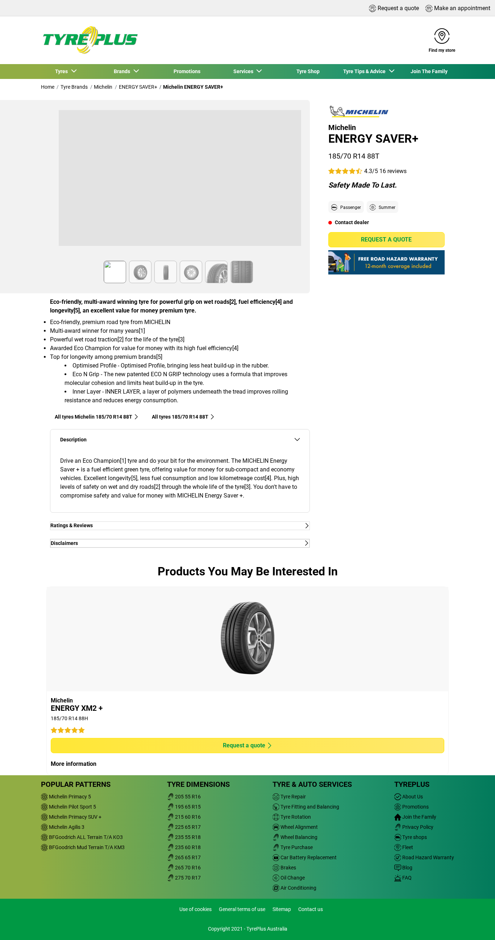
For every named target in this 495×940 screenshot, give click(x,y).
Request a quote (386, 239)
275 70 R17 (187, 878)
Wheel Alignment (298, 827)
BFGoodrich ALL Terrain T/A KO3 (85, 837)
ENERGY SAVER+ (138, 87)
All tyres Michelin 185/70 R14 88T (93, 417)
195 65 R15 (187, 807)
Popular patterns (76, 784)
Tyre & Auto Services (312, 784)
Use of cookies (195, 909)
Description (73, 440)
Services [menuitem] (244, 71)
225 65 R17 (187, 827)
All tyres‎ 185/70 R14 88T (180, 417)
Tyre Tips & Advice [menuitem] (365, 71)
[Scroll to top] (476, 924)
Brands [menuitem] (123, 71)
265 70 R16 (187, 867)
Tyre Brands (74, 87)
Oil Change (292, 878)
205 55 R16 (187, 797)
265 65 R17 (187, 857)
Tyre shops (414, 837)
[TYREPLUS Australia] (90, 40)
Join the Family (418, 817)
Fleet (407, 847)
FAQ (406, 878)
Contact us (310, 909)
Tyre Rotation (295, 817)
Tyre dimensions (198, 784)
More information (73, 763)
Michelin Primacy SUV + (74, 817)
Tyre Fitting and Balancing (309, 807)
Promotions (415, 807)
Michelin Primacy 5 (69, 797)
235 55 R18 (187, 837)
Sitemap (282, 909)
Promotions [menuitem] (187, 71)
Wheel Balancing (298, 837)
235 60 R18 (187, 847)
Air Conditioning (297, 888)
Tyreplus (411, 784)
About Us (412, 797)
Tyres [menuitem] (62, 71)
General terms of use (242, 909)
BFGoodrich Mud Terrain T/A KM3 (86, 847)
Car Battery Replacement (308, 857)
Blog (406, 867)
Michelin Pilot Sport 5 (72, 807)
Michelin (103, 87)
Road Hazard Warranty (427, 857)
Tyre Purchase (296, 847)
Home (47, 87)
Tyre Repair (292, 797)
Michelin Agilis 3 (66, 827)
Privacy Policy (417, 827)
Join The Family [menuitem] (429, 71)
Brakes (287, 867)
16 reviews (393, 170)
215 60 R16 (187, 817)
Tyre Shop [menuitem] (308, 71)
